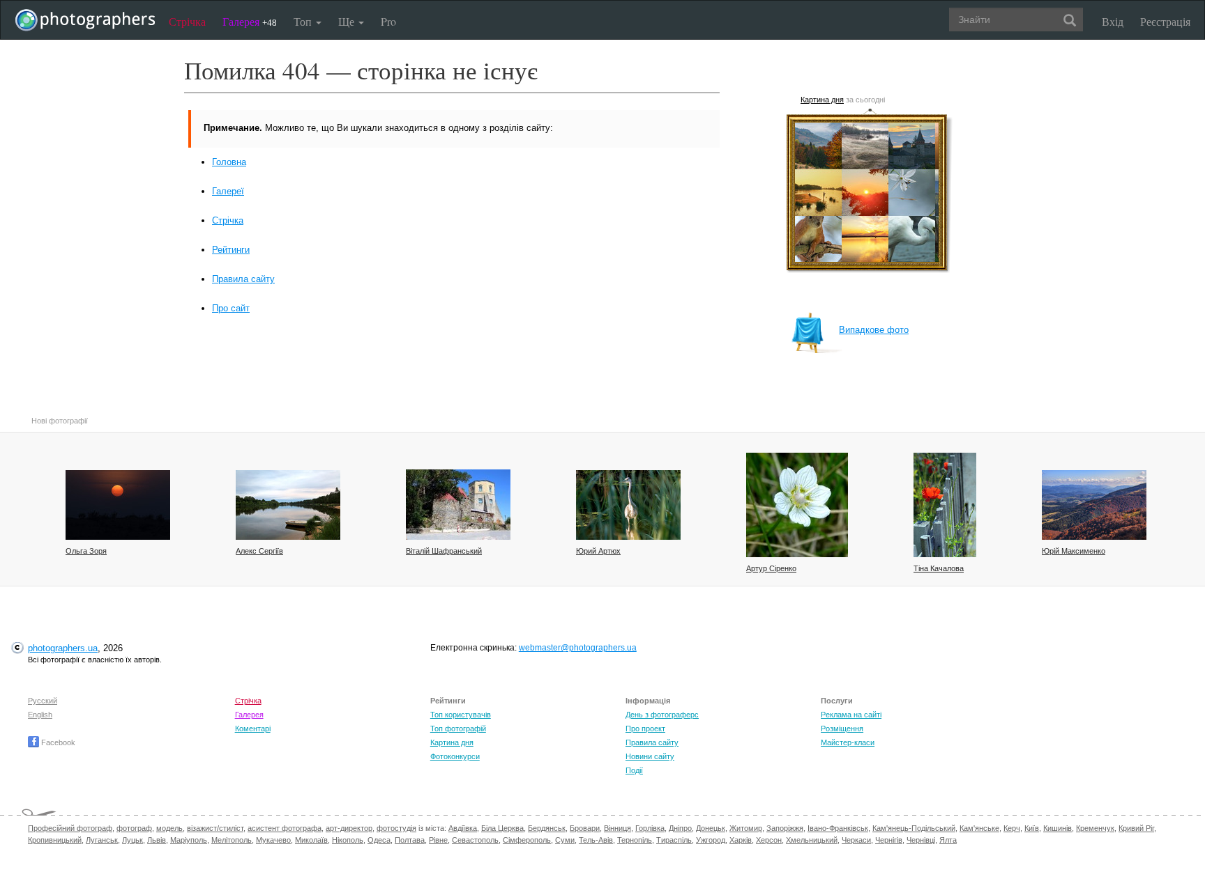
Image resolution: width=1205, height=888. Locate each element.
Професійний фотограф (70, 828)
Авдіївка (462, 828)
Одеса (379, 840)
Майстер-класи (847, 742)
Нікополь (347, 840)
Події (634, 770)
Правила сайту (243, 279)
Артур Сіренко (771, 568)
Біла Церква (502, 828)
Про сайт (231, 308)
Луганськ (102, 840)
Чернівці (921, 840)
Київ (1031, 828)
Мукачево (273, 840)
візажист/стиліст (215, 828)
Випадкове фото (874, 330)
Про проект (645, 728)
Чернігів (888, 840)
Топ (304, 21)
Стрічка (187, 21)
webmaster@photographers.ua (578, 648)
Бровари (585, 828)
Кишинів (1057, 828)
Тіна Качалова (939, 568)
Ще (347, 21)
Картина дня (822, 99)
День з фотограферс (662, 714)
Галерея (249, 21)
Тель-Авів (596, 840)
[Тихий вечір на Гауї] (288, 505)
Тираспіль (674, 840)
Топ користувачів (460, 714)
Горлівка (650, 828)
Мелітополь (231, 840)
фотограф (134, 828)
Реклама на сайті (851, 714)
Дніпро (680, 828)
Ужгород (710, 840)
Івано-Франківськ (838, 828)
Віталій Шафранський (444, 551)
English (40, 714)
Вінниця (617, 828)
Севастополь (475, 840)
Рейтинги (231, 249)
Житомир (745, 828)
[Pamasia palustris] (797, 505)
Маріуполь (188, 840)
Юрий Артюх (598, 551)
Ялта (948, 840)
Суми (565, 840)
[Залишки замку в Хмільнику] (458, 504)
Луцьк (132, 840)
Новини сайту (650, 756)
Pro (388, 21)
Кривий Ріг (1136, 828)
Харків (740, 840)
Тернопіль (634, 840)
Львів (156, 840)
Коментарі (253, 728)
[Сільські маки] (945, 505)
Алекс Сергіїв (259, 551)
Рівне (438, 840)
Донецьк (710, 828)
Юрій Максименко (1073, 551)
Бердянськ (547, 828)
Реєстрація (1165, 21)
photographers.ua (63, 648)
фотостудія (396, 828)
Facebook (57, 742)
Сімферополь (527, 840)
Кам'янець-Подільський (913, 828)
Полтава (410, 840)
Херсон (769, 840)
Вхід (1112, 21)
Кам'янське (979, 828)
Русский (42, 700)
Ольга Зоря (86, 551)
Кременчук (1095, 828)
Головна (229, 162)
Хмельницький (812, 840)
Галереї (228, 191)
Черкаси (856, 840)
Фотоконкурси (455, 756)
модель (169, 828)
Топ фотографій (458, 728)
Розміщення (842, 728)
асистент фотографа (284, 828)
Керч (1011, 828)
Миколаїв (311, 840)
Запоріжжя (784, 828)
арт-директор (349, 828)
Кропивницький (55, 840)
